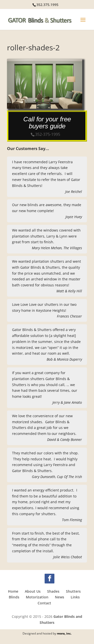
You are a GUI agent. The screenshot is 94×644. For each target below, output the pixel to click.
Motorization (37, 597)
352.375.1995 (47, 4)
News (59, 597)
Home (13, 591)
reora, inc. (64, 633)
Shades (53, 591)
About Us (33, 591)
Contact (44, 603)
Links (75, 597)
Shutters (73, 591)
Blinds (14, 597)
